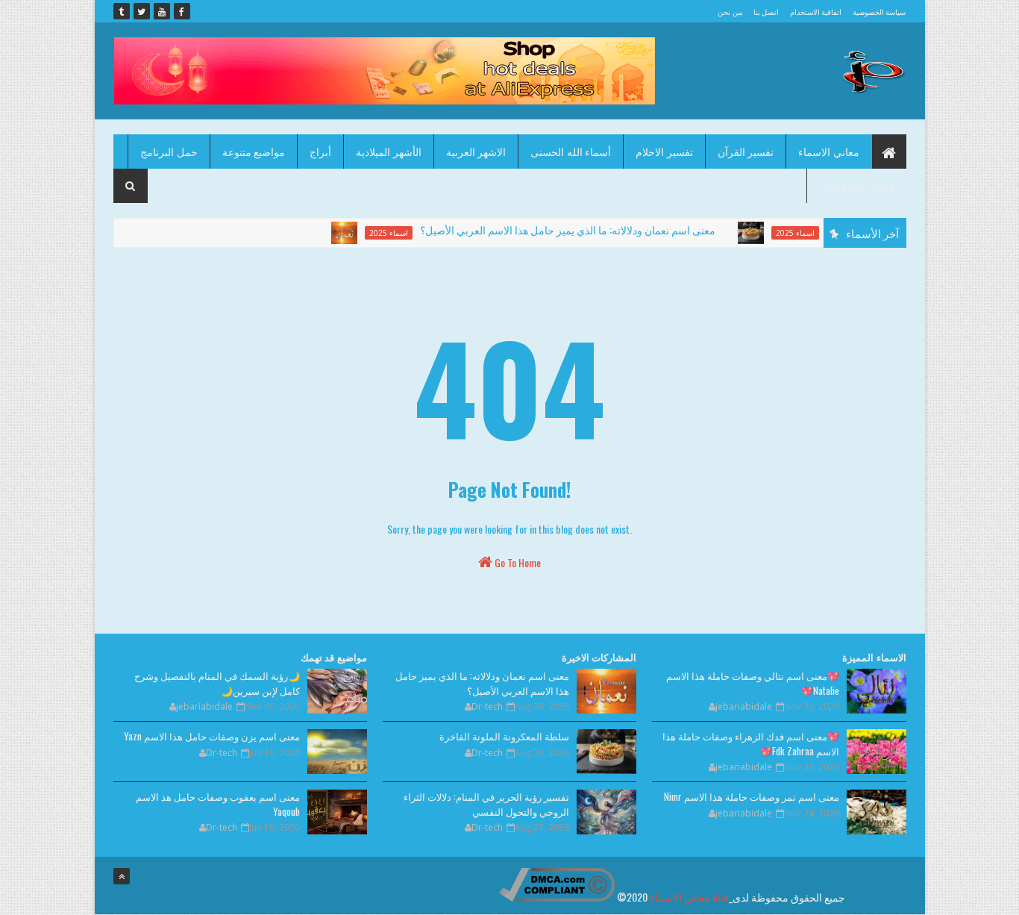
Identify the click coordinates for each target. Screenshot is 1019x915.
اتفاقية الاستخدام (815, 11)
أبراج (320, 151)
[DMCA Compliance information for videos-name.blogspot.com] (557, 897)
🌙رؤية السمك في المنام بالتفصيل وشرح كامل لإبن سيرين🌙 (217, 683)
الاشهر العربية (476, 151)
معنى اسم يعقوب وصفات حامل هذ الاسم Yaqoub (218, 804)
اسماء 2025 (373, 233)
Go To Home (516, 562)
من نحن (729, 11)
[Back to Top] (121, 876)
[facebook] (182, 11)
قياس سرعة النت (856, 185)
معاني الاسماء (828, 151)
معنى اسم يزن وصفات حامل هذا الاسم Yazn (212, 735)
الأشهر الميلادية (388, 151)
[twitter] (142, 11)
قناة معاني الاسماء (689, 897)
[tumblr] (121, 11)
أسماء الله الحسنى (570, 151)
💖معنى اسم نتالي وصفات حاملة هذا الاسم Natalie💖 (752, 683)
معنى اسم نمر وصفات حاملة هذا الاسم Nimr (751, 796)
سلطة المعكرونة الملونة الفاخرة (504, 735)
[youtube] (162, 11)
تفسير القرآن (746, 151)
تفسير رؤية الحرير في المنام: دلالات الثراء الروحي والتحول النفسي (486, 804)
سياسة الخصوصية (879, 11)
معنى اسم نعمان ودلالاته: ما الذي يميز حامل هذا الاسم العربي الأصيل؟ (552, 229)
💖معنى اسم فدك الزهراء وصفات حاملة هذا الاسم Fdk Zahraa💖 (750, 743)
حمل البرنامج (169, 151)
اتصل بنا (766, 11)
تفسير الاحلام (664, 151)
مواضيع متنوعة (254, 151)
